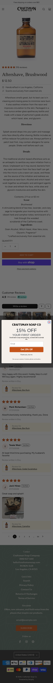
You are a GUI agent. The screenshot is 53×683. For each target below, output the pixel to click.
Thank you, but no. (26, 354)
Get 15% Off (26, 349)
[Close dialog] (49, 322)
